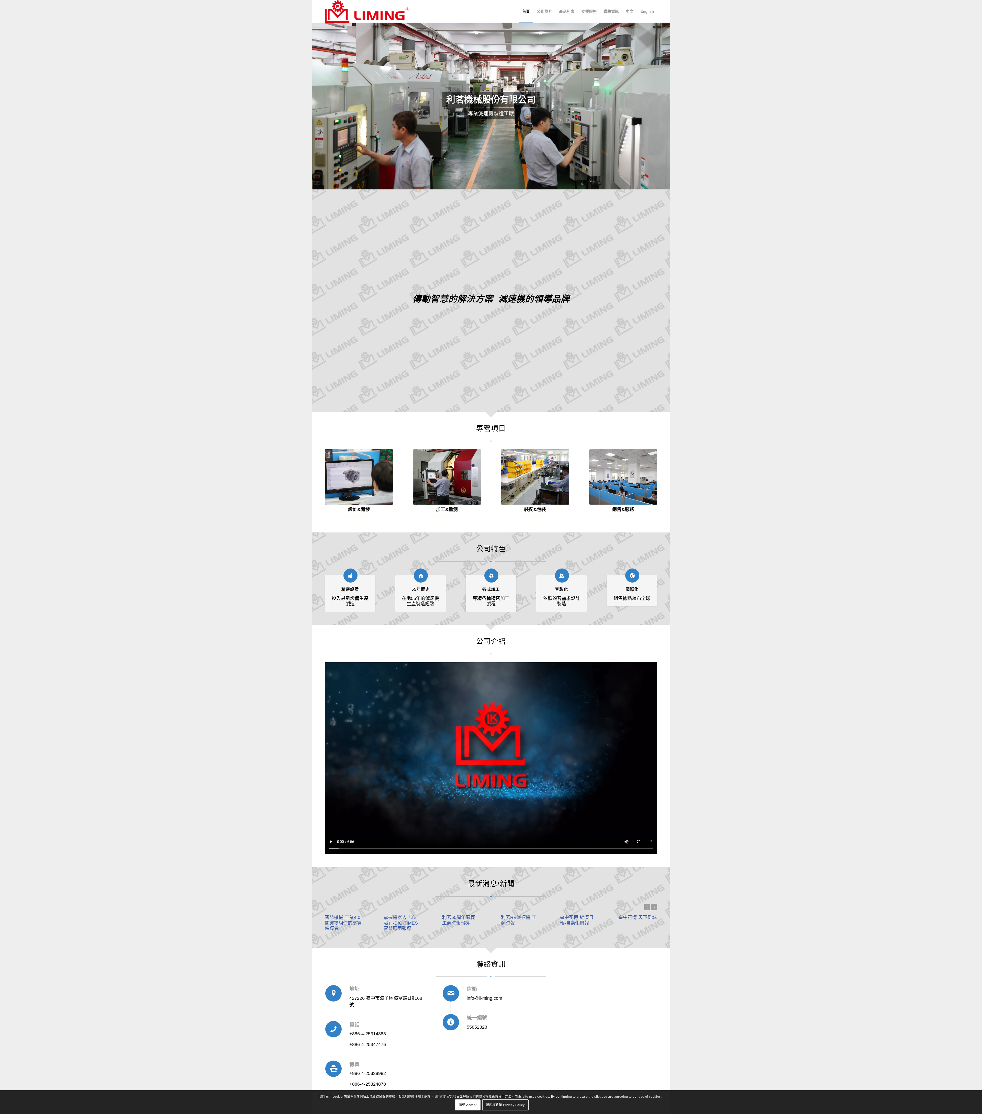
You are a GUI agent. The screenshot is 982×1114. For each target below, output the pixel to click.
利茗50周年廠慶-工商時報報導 (459, 920)
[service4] (623, 477)
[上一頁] (316, 106)
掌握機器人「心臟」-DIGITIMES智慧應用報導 (401, 923)
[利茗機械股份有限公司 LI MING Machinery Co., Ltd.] (367, 11)
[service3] (535, 477)
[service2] (447, 477)
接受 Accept (468, 1105)
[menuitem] (526, 11)
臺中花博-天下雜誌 (637, 917)
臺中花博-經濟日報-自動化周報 (577, 920)
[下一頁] (665, 106)
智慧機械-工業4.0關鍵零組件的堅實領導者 (343, 923)
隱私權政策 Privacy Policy (505, 1105)
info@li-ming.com (484, 998)
